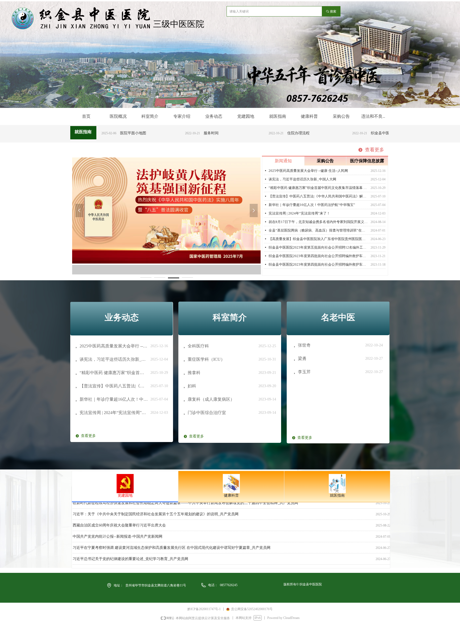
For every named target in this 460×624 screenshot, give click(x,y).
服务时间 (191, 133)
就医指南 (337, 495)
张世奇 (304, 345)
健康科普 (231, 495)
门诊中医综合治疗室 (207, 412)
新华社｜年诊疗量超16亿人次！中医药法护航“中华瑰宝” (312, 205)
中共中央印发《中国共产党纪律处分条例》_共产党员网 (118, 565)
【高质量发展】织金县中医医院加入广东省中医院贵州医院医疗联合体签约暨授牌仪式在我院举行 (318, 239)
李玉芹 (304, 372)
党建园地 (125, 495)
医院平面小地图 (114, 133)
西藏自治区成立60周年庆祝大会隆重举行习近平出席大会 (119, 520)
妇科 (192, 386)
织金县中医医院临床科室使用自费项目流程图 (382, 133)
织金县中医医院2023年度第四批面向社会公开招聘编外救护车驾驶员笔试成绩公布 (318, 256)
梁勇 (302, 358)
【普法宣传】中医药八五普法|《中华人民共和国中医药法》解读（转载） (318, 196)
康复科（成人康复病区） (211, 399)
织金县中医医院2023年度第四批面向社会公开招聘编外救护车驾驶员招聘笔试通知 (318, 264)
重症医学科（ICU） (206, 359)
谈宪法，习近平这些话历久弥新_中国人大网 (302, 179)
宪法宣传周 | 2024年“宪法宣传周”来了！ (299, 213)
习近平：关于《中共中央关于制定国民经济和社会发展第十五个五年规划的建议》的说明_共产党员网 (156, 509)
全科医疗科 (198, 346)
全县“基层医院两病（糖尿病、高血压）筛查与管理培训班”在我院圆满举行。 (318, 230)
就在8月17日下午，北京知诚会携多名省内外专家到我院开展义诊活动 (318, 222)
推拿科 (194, 372)
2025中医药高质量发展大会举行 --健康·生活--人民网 (308, 171)
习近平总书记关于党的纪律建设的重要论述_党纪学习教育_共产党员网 (130, 554)
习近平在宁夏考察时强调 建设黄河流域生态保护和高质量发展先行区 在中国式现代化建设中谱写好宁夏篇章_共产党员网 (171, 542)
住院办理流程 (279, 133)
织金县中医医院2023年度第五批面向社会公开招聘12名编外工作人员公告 (318, 247)
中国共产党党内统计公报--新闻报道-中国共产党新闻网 (117, 531)
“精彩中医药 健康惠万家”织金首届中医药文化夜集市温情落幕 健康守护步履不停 (318, 188)
